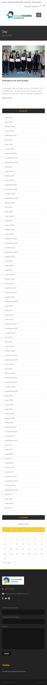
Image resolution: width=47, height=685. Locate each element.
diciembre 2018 (11, 378)
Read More (7, 98)
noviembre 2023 (11, 189)
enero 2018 (9, 423)
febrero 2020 (10, 351)
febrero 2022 (10, 279)
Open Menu (38, 15)
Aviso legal (36, 2)
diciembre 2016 (11, 476)
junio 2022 (9, 261)
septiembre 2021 (11, 301)
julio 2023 (8, 207)
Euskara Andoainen (15, 2)
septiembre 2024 (11, 162)
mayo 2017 (9, 454)
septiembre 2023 (11, 198)
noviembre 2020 (11, 328)
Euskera (27, 6)
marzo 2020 (9, 346)
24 (5, 554)
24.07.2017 (5, 84)
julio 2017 (8, 445)
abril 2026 (8, 122)
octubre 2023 (10, 194)
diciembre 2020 (11, 324)
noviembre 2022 (11, 243)
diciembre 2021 (11, 288)
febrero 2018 (10, 418)
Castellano (35, 6)
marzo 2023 (9, 225)
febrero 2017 (10, 468)
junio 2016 (8, 499)
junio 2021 (8, 306)
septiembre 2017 (11, 441)
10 (5, 544)
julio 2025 (8, 140)
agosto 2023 (9, 203)
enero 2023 (9, 234)
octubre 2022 (10, 248)
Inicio (4, 2)
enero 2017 (9, 472)
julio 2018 (8, 396)
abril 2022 (8, 270)
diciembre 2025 (11, 135)
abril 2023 (8, 221)
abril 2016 (8, 508)
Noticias (27, 2)
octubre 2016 (10, 485)
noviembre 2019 (11, 355)
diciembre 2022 (11, 239)
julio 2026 (8, 118)
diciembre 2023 (11, 185)
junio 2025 (9, 144)
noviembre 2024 (11, 158)
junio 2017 (9, 450)
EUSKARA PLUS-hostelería (15, 81)
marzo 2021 (9, 315)
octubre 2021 (10, 297)
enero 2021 (9, 319)
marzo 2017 (9, 463)
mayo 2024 (9, 171)
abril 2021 (8, 310)
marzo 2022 (9, 275)
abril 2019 (8, 369)
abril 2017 (8, 459)
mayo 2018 (9, 405)
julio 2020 (8, 337)
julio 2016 (8, 494)
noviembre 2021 (11, 293)
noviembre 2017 (11, 432)
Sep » (9, 563)
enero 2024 (9, 180)
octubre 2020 (10, 333)
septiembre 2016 (11, 490)
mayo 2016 (9, 503)
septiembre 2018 (11, 391)
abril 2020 (8, 342)
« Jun (4, 563)
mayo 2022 (9, 266)
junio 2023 (9, 212)
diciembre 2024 (11, 153)
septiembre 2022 (11, 252)
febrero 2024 (10, 176)
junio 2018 (9, 400)
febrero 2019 (10, 373)
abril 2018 (8, 409)
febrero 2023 (10, 230)
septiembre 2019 (11, 360)
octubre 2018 (10, 387)
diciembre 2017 (11, 427)
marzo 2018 (9, 414)
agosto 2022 (9, 257)
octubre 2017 (10, 436)
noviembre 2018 (11, 382)
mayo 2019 (9, 364)
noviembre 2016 (11, 481)
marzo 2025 (9, 149)
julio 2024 (8, 167)
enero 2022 (9, 284)
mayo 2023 (9, 216)
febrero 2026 (10, 127)
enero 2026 (9, 131)
